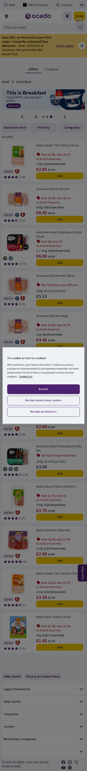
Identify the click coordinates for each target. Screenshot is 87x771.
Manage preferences (43, 411)
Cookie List (25, 376)
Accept (43, 389)
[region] (43, 385)
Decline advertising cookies (43, 400)
